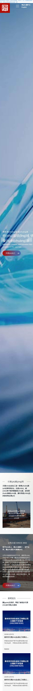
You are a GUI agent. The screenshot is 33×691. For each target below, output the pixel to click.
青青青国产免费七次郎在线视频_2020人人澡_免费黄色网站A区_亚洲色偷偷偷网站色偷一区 (16, 1)
